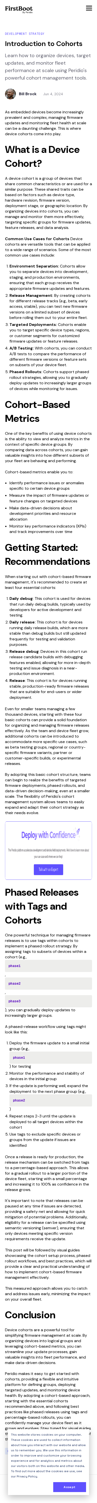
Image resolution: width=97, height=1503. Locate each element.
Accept (69, 1487)
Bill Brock (28, 93)
